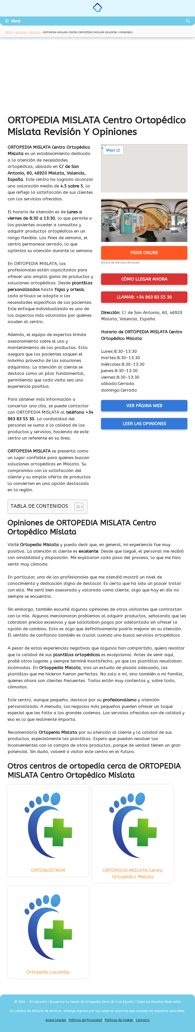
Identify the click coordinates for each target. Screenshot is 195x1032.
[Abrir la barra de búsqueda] (188, 21)
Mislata (35, 32)
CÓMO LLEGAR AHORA (144, 279)
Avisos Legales (55, 1020)
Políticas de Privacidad (85, 1020)
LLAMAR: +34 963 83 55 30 (144, 297)
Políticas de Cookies (119, 1020)
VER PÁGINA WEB (144, 405)
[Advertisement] (97, 76)
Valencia (21, 32)
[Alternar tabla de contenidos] (76, 506)
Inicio (8, 32)
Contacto (143, 1020)
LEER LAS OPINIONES (144, 423)
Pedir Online (144, 252)
